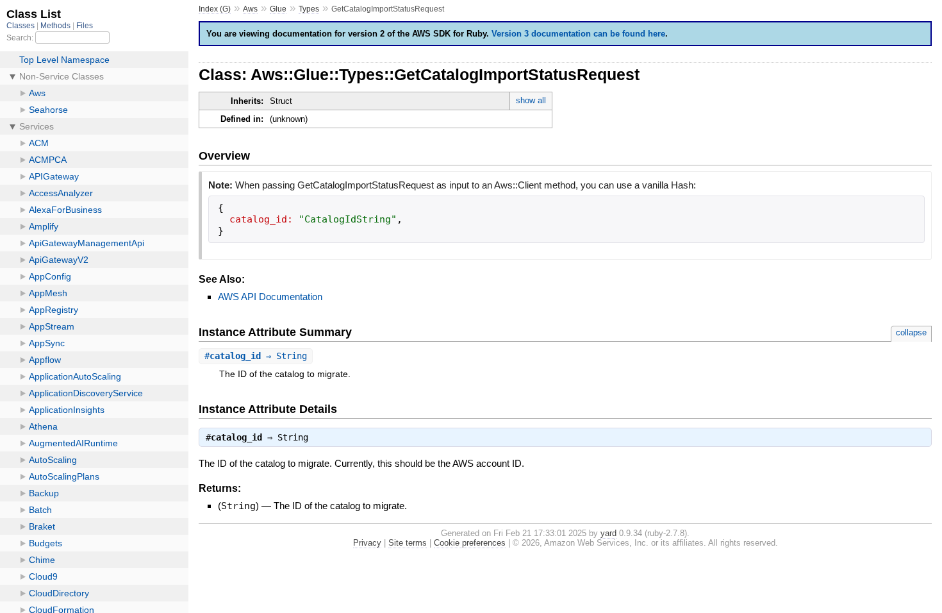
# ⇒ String (255, 356)
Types (309, 8)
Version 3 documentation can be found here (578, 33)
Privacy (367, 543)
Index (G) (215, 8)
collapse (911, 332)
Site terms (407, 543)
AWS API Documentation (270, 296)
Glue (278, 8)
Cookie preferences (470, 543)
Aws (250, 8)
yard (608, 533)
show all (531, 100)
